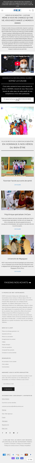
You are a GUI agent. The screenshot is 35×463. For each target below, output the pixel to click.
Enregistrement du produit (8, 339)
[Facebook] (2, 433)
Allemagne (4, 421)
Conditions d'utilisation (10, 443)
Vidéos (3, 342)
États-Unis (4, 428)
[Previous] (4, 120)
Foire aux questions (7, 347)
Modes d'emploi (6, 344)
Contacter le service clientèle (9, 352)
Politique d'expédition (25, 445)
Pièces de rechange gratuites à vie (10, 331)
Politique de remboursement (11, 445)
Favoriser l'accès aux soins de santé (17, 181)
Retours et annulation (7, 336)
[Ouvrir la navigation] (2, 10)
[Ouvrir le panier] (33, 10)
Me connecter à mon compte (9, 361)
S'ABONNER (8, 389)
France (3, 417)
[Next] (30, 120)
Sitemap (4, 410)
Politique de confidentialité (23, 443)
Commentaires (5, 367)
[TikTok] (17, 433)
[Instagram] (10, 433)
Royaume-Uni (5, 425)
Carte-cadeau (5, 364)
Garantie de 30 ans (6, 334)
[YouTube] (13, 433)
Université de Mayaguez (17, 259)
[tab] (11, 133)
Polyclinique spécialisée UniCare (17, 214)
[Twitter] (6, 433)
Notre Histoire (5, 399)
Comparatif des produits (8, 350)
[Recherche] (30, 10)
